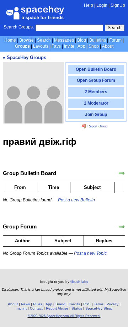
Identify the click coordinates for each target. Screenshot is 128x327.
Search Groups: (19, 27)
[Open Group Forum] (121, 226)
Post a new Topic (90, 253)
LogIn (101, 5)
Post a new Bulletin (76, 199)
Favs (56, 46)
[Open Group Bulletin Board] (121, 173)
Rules (37, 304)
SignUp (118, 5)
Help (88, 5)
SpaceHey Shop (98, 308)
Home (10, 40)
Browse (26, 40)
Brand (60, 304)
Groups (22, 46)
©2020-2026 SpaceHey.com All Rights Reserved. (64, 316)
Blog (81, 40)
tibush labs (79, 282)
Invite (69, 46)
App (81, 46)
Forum (115, 40)
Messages (64, 40)
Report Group (96, 126)
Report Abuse (57, 308)
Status (76, 308)
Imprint (21, 308)
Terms (98, 304)
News (25, 304)
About (107, 46)
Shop (94, 46)
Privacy (112, 304)
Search (115, 27)
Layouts (40, 46)
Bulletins (97, 40)
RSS (87, 304)
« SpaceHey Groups (24, 57)
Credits (74, 304)
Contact (36, 308)
